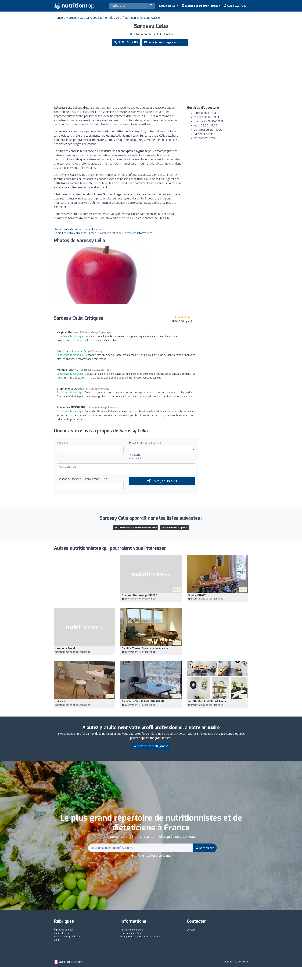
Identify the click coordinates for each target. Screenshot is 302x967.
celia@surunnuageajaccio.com (167, 42)
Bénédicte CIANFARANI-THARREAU (143, 701)
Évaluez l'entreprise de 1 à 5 (145, 442)
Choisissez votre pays (70, 961)
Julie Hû (60, 701)
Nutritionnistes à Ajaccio (174, 527)
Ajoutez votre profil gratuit (202, 6)
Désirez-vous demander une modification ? (79, 229)
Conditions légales (130, 933)
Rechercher (206, 848)
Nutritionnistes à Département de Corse (136, 527)
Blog (56, 939)
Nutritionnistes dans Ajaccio (142, 18)
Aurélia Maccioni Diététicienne (207, 701)
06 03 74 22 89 (127, 42)
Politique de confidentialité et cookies (140, 936)
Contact (191, 929)
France (58, 18)
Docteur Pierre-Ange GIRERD (139, 595)
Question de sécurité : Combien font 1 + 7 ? (82, 479)
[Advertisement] (201, 75)
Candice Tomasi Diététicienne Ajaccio (145, 648)
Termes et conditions (131, 929)
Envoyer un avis (164, 481)
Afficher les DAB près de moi (152, 855)
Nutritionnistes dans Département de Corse (94, 18)
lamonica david (65, 648)
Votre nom (63, 442)
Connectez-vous (236, 6)
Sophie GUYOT (197, 595)
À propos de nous (64, 929)
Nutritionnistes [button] (167, 6)
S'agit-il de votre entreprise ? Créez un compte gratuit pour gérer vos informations (103, 233)
